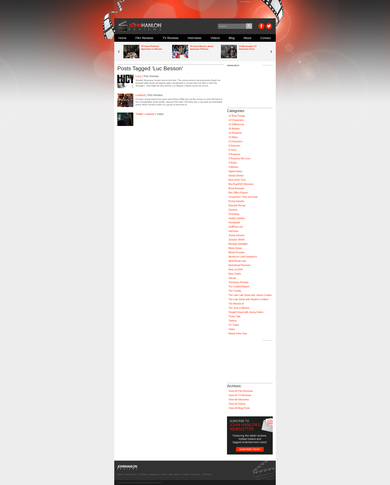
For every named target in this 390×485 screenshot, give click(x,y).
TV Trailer (234, 325)
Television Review (238, 282)
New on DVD (236, 269)
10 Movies (234, 128)
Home (122, 38)
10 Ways (233, 137)
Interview (233, 231)
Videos (215, 38)
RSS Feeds (195, 474)
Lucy (138, 76)
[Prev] (118, 51)
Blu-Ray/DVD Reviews (241, 184)
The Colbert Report (239, 286)
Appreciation (235, 171)
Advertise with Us (233, 65)
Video (232, 329)
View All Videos (237, 404)
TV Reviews (171, 38)
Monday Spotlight (238, 244)
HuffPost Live (236, 226)
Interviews (194, 38)
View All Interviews (239, 399)
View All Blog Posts (239, 408)
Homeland (234, 222)
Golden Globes (237, 218)
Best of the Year (237, 180)
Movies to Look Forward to (243, 256)
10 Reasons (235, 133)
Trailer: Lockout (145, 114)
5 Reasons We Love (239, 158)
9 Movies (233, 167)
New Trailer (235, 273)
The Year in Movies (239, 308)
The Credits (235, 291)
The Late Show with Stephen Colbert (248, 299)
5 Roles (233, 162)
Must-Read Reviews (239, 265)
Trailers (233, 320)
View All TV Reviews (240, 395)
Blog (232, 38)
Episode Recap (237, 205)
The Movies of (236, 303)
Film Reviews (144, 38)
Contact (265, 38)
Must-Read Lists (237, 261)
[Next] (271, 51)
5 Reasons (234, 154)
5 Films (232, 150)
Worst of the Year (238, 333)
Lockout (140, 95)
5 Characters (235, 141)
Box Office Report (238, 192)
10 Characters (236, 120)
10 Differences (236, 124)
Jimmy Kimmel (236, 235)
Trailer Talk (234, 316)
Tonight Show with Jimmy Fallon (246, 312)
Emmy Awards (236, 201)
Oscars (232, 278)
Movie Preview (237, 252)
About (247, 38)
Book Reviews (236, 188)
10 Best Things (237, 116)
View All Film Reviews (241, 391)
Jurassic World (237, 239)
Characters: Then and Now (243, 197)
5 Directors (234, 145)
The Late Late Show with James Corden (250, 295)
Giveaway (234, 214)
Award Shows (236, 175)
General (233, 209)
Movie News (235, 248)
